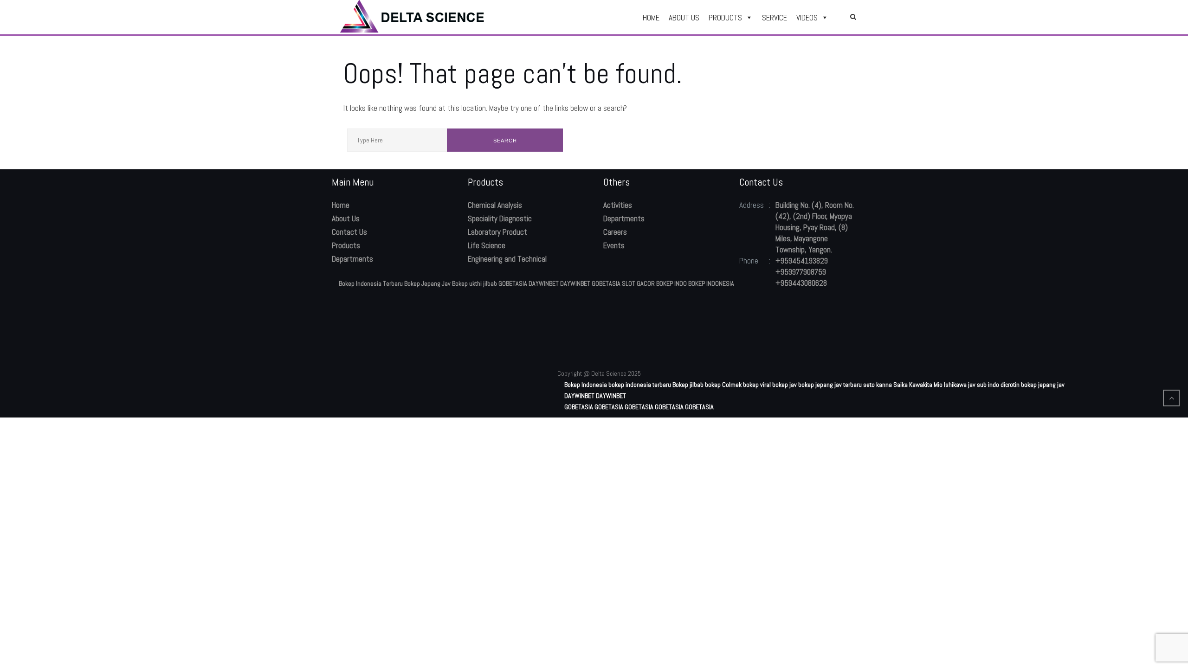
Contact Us (349, 232)
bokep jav (784, 384)
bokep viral (757, 384)
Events (614, 245)
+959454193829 (801, 261)
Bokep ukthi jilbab (474, 283)
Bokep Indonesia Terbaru (371, 283)
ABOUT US (684, 18)
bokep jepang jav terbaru (830, 384)
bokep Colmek (723, 384)
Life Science (486, 245)
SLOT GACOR (638, 283)
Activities (617, 205)
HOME (651, 18)
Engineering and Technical (507, 259)
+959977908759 (800, 272)
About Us (346, 218)
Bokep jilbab (688, 384)
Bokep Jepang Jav (427, 283)
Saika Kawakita (912, 384)
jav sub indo (983, 384)
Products (346, 245)
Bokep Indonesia (585, 384)
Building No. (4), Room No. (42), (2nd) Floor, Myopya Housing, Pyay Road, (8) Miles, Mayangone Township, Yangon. (814, 227)
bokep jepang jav (1043, 384)
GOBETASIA (512, 283)
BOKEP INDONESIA (711, 283)
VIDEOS (807, 18)
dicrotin (1010, 384)
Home (340, 205)
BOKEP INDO (671, 283)
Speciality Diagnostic (500, 218)
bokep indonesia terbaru (639, 384)
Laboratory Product (497, 232)
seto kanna (877, 384)
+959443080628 (801, 283)
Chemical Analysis (495, 205)
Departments (352, 259)
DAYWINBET (544, 283)
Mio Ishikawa (950, 384)
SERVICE (774, 18)
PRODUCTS (725, 18)
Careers (615, 232)
